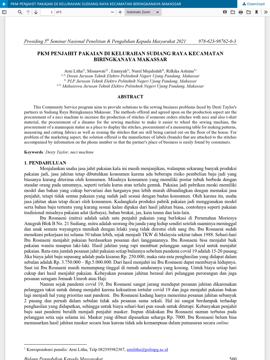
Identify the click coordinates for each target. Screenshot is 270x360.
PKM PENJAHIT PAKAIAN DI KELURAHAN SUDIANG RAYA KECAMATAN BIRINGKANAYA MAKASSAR (96, 3)
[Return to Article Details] (4, 4)
